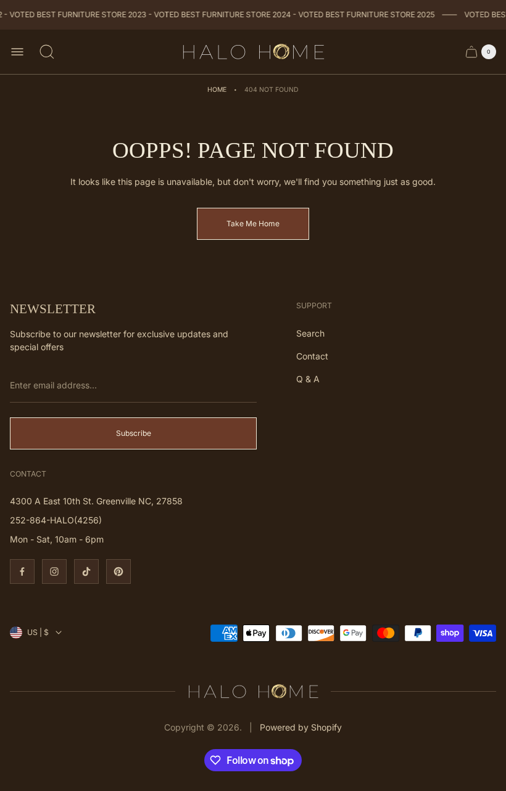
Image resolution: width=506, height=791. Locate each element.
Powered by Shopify (301, 727)
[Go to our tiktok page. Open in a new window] (86, 571)
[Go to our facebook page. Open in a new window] (22, 571)
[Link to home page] (253, 691)
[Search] (46, 51)
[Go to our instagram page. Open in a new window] (54, 571)
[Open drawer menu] (17, 51)
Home (216, 90)
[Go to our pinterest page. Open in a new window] (118, 571)
